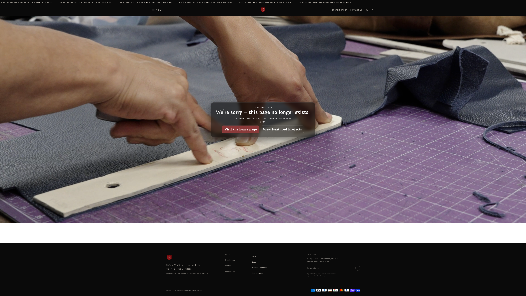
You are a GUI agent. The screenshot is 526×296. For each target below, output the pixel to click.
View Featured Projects (282, 129)
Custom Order (339, 10)
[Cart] (372, 10)
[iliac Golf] (263, 9)
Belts (254, 256)
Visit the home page (240, 129)
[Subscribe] (357, 268)
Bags (254, 262)
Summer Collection (259, 268)
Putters (228, 266)
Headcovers (230, 260)
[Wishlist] (366, 10)
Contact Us (356, 10)
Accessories (230, 271)
